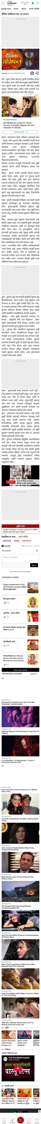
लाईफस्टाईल (7, 541)
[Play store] (33, 3)
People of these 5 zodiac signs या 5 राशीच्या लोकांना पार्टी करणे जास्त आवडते (20, 530)
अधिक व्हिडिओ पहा (9, 1053)
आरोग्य (23, 8)
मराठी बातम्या (26, 541)
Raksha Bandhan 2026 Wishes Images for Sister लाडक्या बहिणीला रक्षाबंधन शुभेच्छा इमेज (9, 1043)
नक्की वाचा (9, 1085)
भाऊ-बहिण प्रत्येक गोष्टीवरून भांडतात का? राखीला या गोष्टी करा (9, 1101)
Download (7, 68)
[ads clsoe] (39, 1111)
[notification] (37, 3)
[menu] (3, 3)
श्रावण (16, 8)
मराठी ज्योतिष (34, 8)
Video (7, 1049)
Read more (11, 482)
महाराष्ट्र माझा (6, 8)
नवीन (7, 1027)
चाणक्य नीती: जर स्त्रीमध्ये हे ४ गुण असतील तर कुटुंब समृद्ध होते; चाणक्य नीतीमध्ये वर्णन (23, 1101)
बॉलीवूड (16, 541)
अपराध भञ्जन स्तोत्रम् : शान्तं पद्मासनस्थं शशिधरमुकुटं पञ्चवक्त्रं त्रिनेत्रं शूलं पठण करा (24, 1043)
